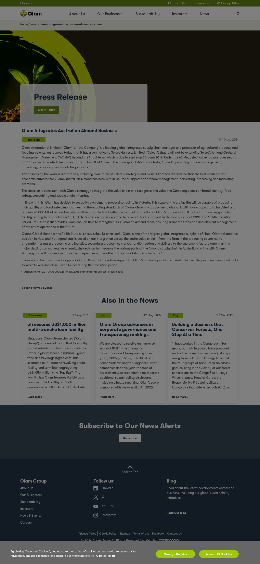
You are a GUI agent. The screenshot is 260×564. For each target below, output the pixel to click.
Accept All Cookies (219, 554)
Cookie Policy (105, 555)
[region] (130, 552)
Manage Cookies (175, 554)
